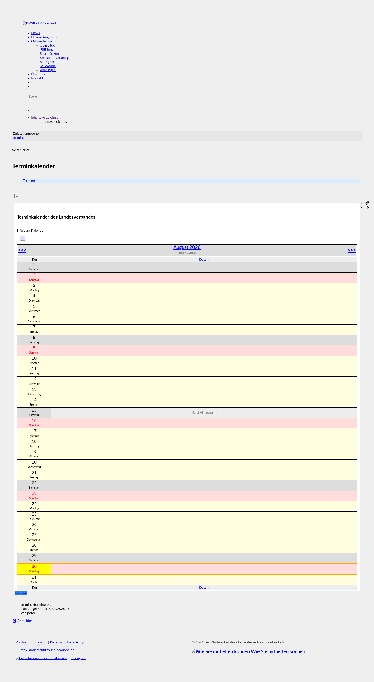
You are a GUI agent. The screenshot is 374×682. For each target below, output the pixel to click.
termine (18, 137)
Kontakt (37, 78)
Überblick (47, 45)
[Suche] (24, 102)
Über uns (38, 74)
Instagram (78, 658)
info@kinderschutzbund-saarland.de (46, 650)
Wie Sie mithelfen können (278, 652)
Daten (204, 259)
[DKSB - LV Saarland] (187, 23)
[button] (44, 117)
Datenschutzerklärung (67, 642)
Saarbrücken (49, 53)
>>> (352, 250)
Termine (29, 181)
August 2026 (187, 247)
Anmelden (25, 620)
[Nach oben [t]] (367, 207)
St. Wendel (48, 66)
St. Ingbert (48, 62)
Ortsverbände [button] (41, 41)
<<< (22, 250)
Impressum (39, 642)
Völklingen (48, 70)
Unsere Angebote (44, 37)
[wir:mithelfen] (221, 652)
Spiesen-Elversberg (54, 58)
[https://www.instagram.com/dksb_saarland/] (41, 658)
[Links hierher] (367, 203)
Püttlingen (47, 49)
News (35, 33)
